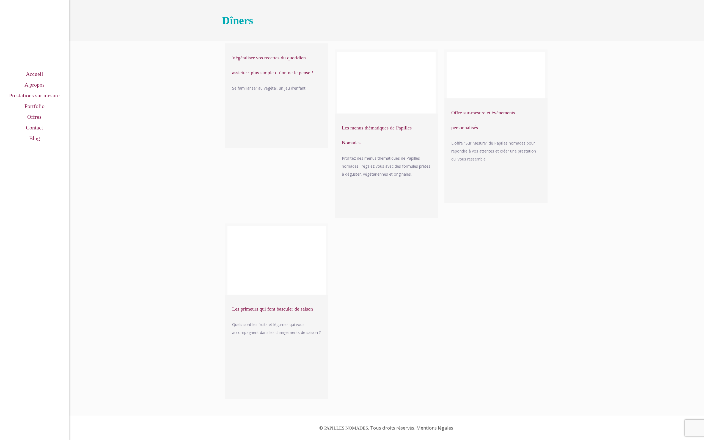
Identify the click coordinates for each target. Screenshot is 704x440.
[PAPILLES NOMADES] (34, 34)
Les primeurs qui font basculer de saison (272, 309)
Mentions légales (434, 428)
